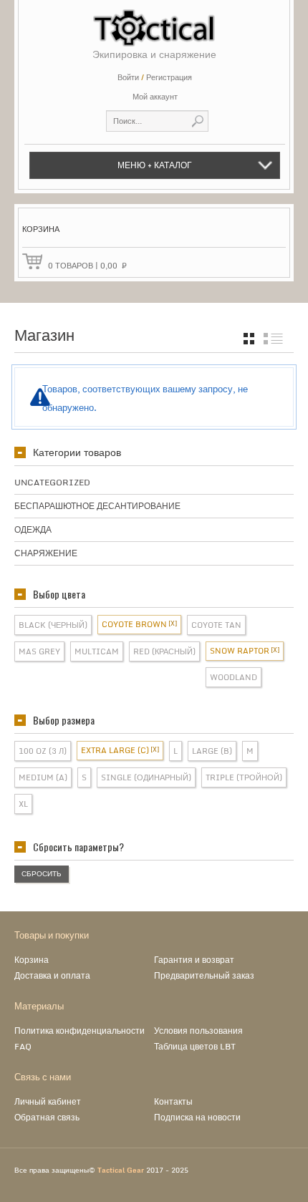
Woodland (233, 677)
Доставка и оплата (52, 975)
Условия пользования (198, 1030)
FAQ (23, 1046)
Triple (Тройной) (244, 777)
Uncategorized (52, 482)
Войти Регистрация (154, 77)
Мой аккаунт (155, 96)
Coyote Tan (216, 625)
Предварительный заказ (204, 975)
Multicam (96, 651)
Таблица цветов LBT (195, 1046)
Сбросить (41, 873)
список (273, 338)
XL (23, 804)
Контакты (173, 1101)
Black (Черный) (53, 625)
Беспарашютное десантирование (97, 506)
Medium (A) (43, 777)
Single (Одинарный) (146, 777)
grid (249, 338)
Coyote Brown (134, 624)
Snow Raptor (239, 650)
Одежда (33, 529)
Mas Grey (39, 651)
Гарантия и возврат (194, 959)
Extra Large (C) (115, 750)
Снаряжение (45, 553)
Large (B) (212, 751)
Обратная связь (47, 1117)
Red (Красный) (164, 651)
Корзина (31, 959)
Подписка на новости (197, 1117)
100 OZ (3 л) (43, 751)
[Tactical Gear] (154, 23)
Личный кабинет (47, 1101)
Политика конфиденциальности (79, 1030)
